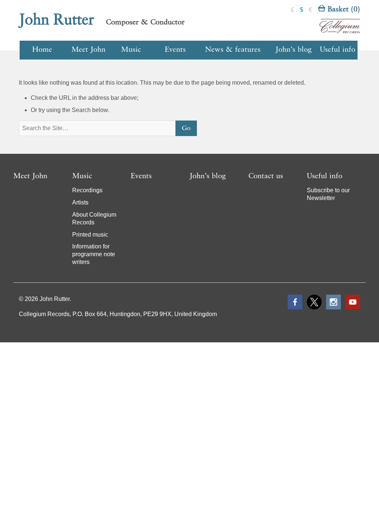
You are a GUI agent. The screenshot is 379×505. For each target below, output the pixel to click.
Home (42, 50)
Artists (80, 202)
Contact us (265, 176)
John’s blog (293, 50)
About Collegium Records (94, 218)
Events (175, 50)
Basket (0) (342, 9)
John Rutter (56, 20)
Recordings (87, 190)
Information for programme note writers (93, 254)
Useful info (337, 50)
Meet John (88, 50)
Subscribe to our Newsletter (328, 194)
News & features (233, 50)
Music (131, 50)
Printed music (90, 234)
